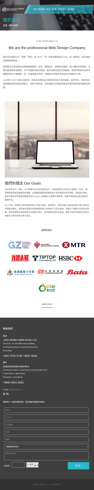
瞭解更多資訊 (47, 304)
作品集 (54, 9)
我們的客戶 (62, 9)
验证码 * (7, 466)
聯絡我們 (71, 9)
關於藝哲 (41, 9)
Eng (87, 11)
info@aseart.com (15, 390)
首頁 (35, 9)
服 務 (48, 9)
